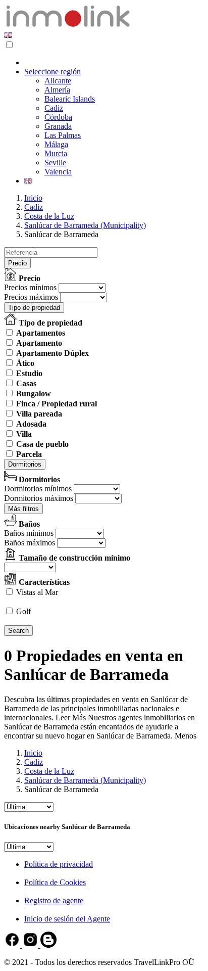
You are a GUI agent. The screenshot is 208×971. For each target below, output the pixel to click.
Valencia (58, 171)
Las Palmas (62, 135)
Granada (58, 126)
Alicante (57, 80)
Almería (57, 89)
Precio (17, 263)
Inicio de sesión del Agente (67, 918)
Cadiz (53, 108)
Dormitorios (24, 464)
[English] (8, 35)
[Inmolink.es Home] (68, 26)
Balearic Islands (69, 99)
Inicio (33, 198)
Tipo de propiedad (34, 307)
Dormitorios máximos (38, 498)
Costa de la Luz (49, 216)
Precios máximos (31, 297)
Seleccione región (52, 71)
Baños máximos (29, 542)
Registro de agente (53, 900)
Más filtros (23, 509)
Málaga (56, 144)
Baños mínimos (29, 533)
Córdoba (58, 117)
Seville (55, 162)
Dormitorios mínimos (38, 488)
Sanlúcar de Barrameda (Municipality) (85, 225)
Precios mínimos (30, 287)
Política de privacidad (58, 864)
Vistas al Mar (37, 592)
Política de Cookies (55, 882)
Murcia (55, 153)
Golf (23, 611)
